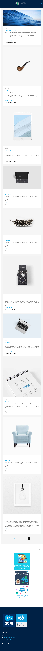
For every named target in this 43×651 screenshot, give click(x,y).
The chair (7, 460)
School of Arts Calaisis (11, 30)
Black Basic (8, 194)
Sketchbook (8, 401)
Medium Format (8, 299)
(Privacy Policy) (22, 649)
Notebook (7, 342)
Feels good (8, 150)
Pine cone (7, 240)
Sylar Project (8, 90)
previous (16, 538)
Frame (6, 519)
